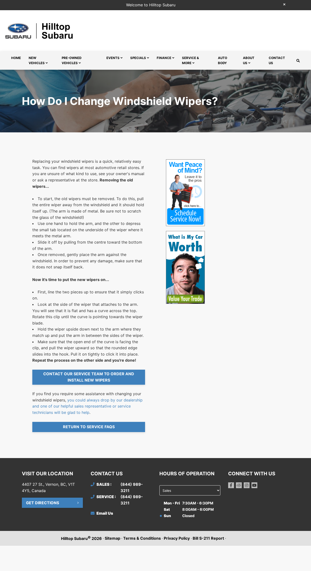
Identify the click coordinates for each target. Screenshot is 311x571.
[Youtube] (254, 485)
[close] (284, 4)
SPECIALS (138, 58)
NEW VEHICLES (37, 60)
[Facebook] (231, 485)
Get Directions (42, 502)
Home (16, 58)
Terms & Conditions (142, 538)
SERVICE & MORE (190, 60)
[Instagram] (247, 485)
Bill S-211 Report (208, 538)
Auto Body (222, 60)
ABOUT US (248, 60)
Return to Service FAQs (89, 426)
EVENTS (113, 58)
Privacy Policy (177, 538)
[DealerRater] (239, 485)
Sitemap (112, 538)
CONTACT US (277, 60)
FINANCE (164, 58)
